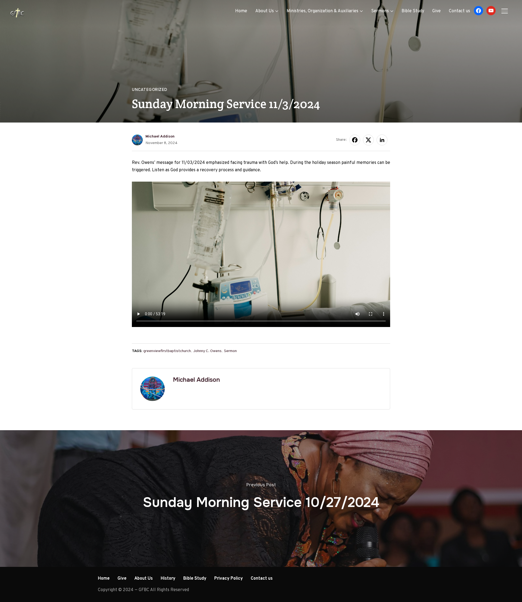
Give (436, 11)
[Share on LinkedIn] (382, 140)
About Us (264, 11)
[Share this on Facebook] (354, 140)
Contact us (459, 11)
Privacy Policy (228, 578)
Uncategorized (149, 89)
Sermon (230, 351)
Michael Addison (160, 136)
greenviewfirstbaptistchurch (167, 351)
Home (241, 11)
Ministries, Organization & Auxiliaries (322, 11)
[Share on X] (368, 140)
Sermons (380, 11)
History (168, 578)
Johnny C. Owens (207, 351)
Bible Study (413, 11)
